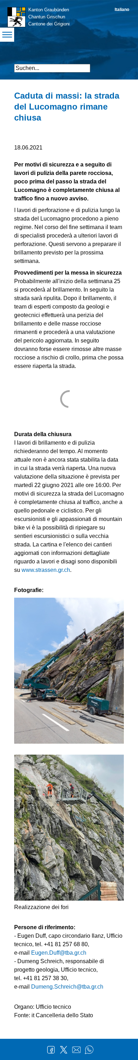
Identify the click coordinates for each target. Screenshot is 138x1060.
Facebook (51, 1049)
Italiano (122, 9)
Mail (76, 1049)
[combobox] (52, 68)
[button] (117, 65)
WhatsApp (89, 1049)
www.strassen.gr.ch (46, 570)
